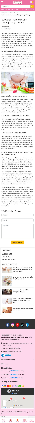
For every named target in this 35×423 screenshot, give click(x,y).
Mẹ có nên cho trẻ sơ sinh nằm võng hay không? (23, 278)
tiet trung (10, 9)
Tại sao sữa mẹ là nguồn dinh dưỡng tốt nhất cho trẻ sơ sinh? (22, 300)
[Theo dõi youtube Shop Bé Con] (17, 325)
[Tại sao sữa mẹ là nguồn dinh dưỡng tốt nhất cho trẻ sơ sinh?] (7, 301)
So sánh (2, 416)
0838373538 (14, 378)
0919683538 (17, 348)
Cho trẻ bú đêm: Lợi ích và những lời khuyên (21, 290)
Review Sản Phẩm (8, 259)
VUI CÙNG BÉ (7, 254)
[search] (32, 6)
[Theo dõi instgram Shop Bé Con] (12, 325)
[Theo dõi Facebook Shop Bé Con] (7, 325)
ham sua (21, 9)
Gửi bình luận (17, 242)
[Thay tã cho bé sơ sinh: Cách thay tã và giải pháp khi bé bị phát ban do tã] (7, 270)
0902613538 (14, 371)
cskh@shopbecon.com (15, 351)
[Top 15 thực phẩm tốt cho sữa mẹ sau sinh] (7, 310)
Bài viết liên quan (9, 264)
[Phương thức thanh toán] (13, 386)
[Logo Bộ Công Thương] (6, 355)
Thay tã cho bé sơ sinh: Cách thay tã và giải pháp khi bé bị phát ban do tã (22, 269)
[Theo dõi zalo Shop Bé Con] (27, 325)
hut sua (16, 9)
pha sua (32, 9)
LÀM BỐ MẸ (6, 257)
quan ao (27, 9)
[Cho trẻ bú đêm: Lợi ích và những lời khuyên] (7, 292)
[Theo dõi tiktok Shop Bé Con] (22, 325)
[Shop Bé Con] (17, 2)
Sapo (2, 414)
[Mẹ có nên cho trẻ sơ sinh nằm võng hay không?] (7, 281)
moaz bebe (4, 9)
